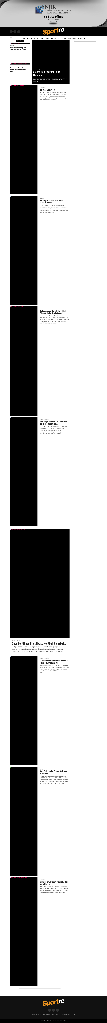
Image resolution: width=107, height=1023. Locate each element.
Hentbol (42, 38)
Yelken (47, 38)
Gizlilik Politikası (66, 1014)
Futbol (23, 38)
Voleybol (36, 38)
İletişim (73, 1014)
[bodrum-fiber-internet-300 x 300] (85, 41)
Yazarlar (64, 38)
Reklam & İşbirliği (72, 38)
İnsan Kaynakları (46, 1014)
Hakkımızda (34, 1014)
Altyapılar (53, 38)
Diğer (59, 38)
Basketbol (29, 38)
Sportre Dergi (81, 38)
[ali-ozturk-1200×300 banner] (53, 26)
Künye (39, 1014)
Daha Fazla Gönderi (40, 990)
